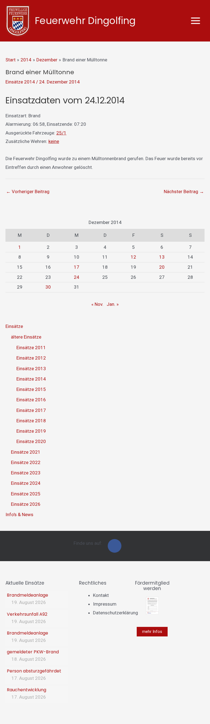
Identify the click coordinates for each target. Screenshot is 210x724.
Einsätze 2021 (25, 452)
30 (48, 287)
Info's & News (19, 514)
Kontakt (101, 595)
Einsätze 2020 (31, 441)
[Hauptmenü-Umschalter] (196, 21)
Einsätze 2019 (31, 431)
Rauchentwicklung (26, 690)
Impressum (104, 604)
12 (133, 257)
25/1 (61, 133)
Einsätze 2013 (31, 368)
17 (76, 267)
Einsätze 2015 (31, 389)
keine (53, 141)
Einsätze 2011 (31, 347)
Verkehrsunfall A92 (27, 614)
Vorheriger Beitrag (27, 191)
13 (162, 257)
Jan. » (113, 304)
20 (162, 267)
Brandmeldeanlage (27, 595)
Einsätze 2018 (31, 420)
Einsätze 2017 (31, 410)
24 (76, 277)
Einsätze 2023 (25, 472)
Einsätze (14, 326)
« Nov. (97, 304)
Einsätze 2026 (25, 504)
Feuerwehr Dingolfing (85, 20)
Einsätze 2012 (31, 358)
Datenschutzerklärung (115, 612)
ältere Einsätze (26, 337)
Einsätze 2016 (31, 399)
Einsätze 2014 (20, 82)
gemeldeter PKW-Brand (33, 652)
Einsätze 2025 (25, 493)
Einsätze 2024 (25, 483)
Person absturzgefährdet (34, 671)
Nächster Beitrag (184, 191)
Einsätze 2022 (25, 462)
